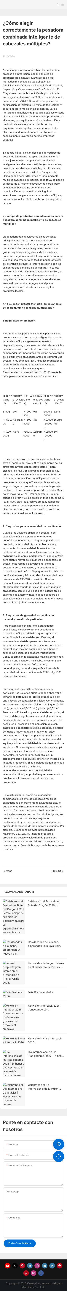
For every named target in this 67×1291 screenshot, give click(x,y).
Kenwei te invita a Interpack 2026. (45, 1040)
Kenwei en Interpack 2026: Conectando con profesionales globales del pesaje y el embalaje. (44, 1007)
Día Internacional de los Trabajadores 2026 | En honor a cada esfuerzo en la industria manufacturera (46, 1054)
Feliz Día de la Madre (40, 992)
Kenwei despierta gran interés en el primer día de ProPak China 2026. (46, 965)
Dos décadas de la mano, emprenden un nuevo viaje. (44, 943)
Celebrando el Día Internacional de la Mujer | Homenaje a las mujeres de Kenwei (44, 1087)
